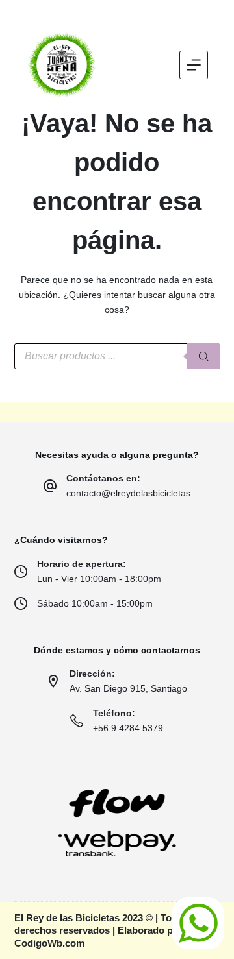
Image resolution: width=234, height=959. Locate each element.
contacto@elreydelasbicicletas (128, 493)
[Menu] (193, 65)
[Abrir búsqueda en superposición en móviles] (117, 356)
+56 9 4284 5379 (128, 728)
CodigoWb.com (49, 943)
